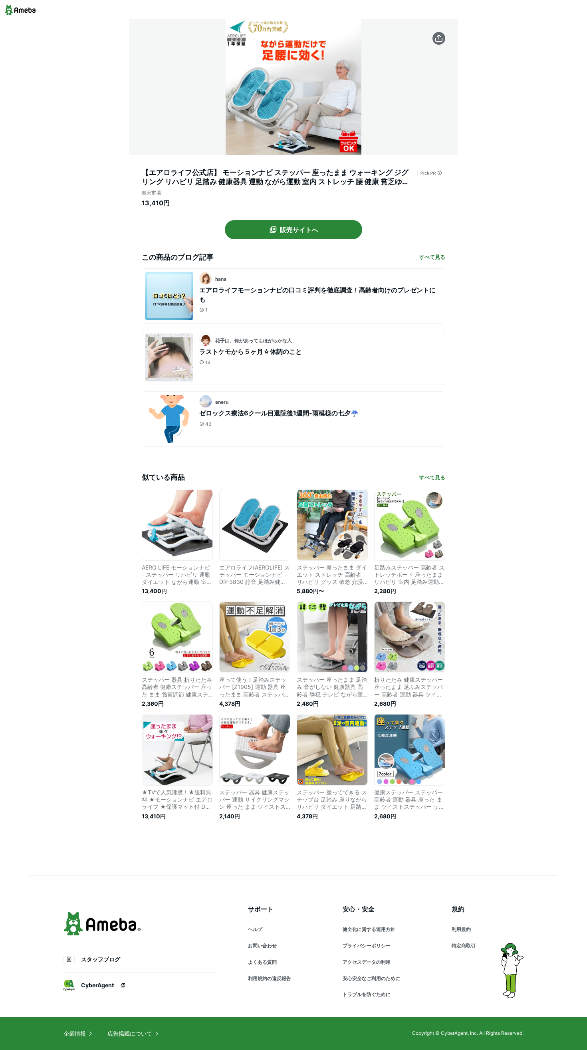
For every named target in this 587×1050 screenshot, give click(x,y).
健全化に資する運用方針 (369, 929)
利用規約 (461, 929)
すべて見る (432, 257)
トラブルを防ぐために (367, 994)
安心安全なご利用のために (371, 978)
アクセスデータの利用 (367, 962)
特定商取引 (464, 946)
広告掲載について (129, 1033)
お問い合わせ (262, 946)
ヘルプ (255, 929)
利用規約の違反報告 (269, 978)
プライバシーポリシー (367, 946)
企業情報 (74, 1033)
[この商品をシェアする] (438, 38)
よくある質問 (262, 962)
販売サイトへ (299, 230)
